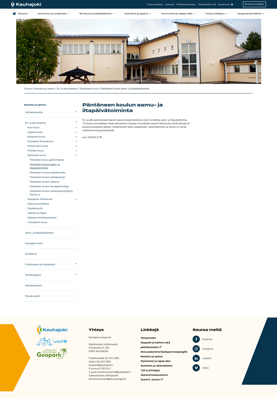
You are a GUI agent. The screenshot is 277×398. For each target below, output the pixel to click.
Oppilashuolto (35, 208)
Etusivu (23, 13)
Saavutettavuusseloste (154, 374)
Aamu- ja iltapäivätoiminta (39, 232)
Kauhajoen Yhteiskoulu (40, 199)
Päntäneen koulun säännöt (44, 181)
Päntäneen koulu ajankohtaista (47, 159)
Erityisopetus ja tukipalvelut (40, 264)
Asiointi (169, 4)
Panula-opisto (32, 296)
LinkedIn (208, 358)
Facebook (208, 339)
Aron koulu (33, 127)
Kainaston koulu (36, 136)
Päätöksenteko (186, 4)
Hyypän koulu (34, 132)
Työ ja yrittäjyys (215, 13)
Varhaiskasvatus (34, 112)
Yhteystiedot (154, 4)
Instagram (208, 348)
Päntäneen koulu (36, 155)
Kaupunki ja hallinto (249, 13)
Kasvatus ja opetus (136, 13)
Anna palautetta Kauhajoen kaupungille (164, 351)
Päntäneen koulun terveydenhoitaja (49, 186)
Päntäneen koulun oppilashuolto (47, 172)
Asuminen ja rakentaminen (156, 365)
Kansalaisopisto (33, 285)
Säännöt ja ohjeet (36, 213)
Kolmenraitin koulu (37, 145)
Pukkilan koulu (35, 150)
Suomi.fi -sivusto (150, 379)
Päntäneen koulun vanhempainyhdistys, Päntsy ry (51, 192)
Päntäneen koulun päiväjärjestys (47, 177)
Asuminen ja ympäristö (52, 13)
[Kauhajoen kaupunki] (26, 4)
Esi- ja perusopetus (35, 122)
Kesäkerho (31, 253)
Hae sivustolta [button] (255, 4)
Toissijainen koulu (37, 222)
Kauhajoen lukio (34, 243)
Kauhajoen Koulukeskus (40, 141)
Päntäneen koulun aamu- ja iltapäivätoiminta (45, 166)
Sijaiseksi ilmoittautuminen (42, 217)
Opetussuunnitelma (38, 203)
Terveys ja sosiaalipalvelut (95, 13)
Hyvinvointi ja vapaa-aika (176, 13)
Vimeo (208, 367)
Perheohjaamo (33, 275)
